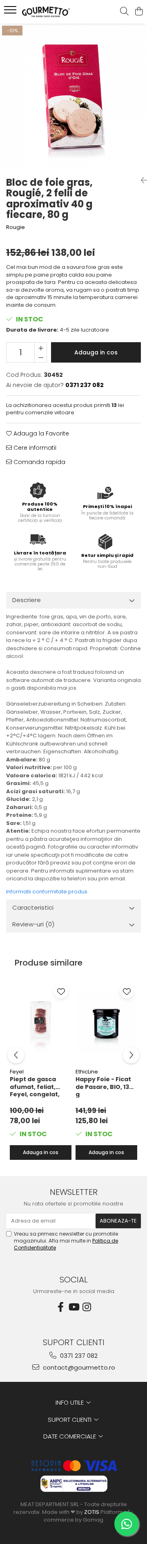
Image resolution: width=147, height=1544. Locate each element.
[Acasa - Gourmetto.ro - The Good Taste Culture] (50, 12)
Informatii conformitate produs (46, 891)
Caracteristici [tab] (32, 907)
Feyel (17, 1072)
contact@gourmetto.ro (78, 1367)
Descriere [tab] (26, 600)
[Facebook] (60, 1307)
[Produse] (11, 12)
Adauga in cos (96, 352)
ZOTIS (91, 1512)
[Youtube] (73, 1307)
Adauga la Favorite (40, 433)
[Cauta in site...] (124, 12)
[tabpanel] (73, 97)
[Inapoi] (141, 180)
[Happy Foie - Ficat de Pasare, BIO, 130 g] (106, 1022)
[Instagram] (86, 1307)
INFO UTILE (70, 1402)
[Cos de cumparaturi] (138, 12)
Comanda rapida (38, 462)
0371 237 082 (78, 1355)
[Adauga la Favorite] (61, 991)
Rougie (15, 227)
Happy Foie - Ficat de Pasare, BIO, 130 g (104, 1087)
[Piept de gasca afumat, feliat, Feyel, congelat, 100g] (40, 1022)
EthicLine (87, 1072)
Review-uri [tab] (33, 924)
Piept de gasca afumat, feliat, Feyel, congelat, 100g (35, 1087)
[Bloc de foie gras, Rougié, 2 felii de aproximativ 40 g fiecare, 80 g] (73, 97)
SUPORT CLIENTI (70, 1419)
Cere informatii (34, 448)
